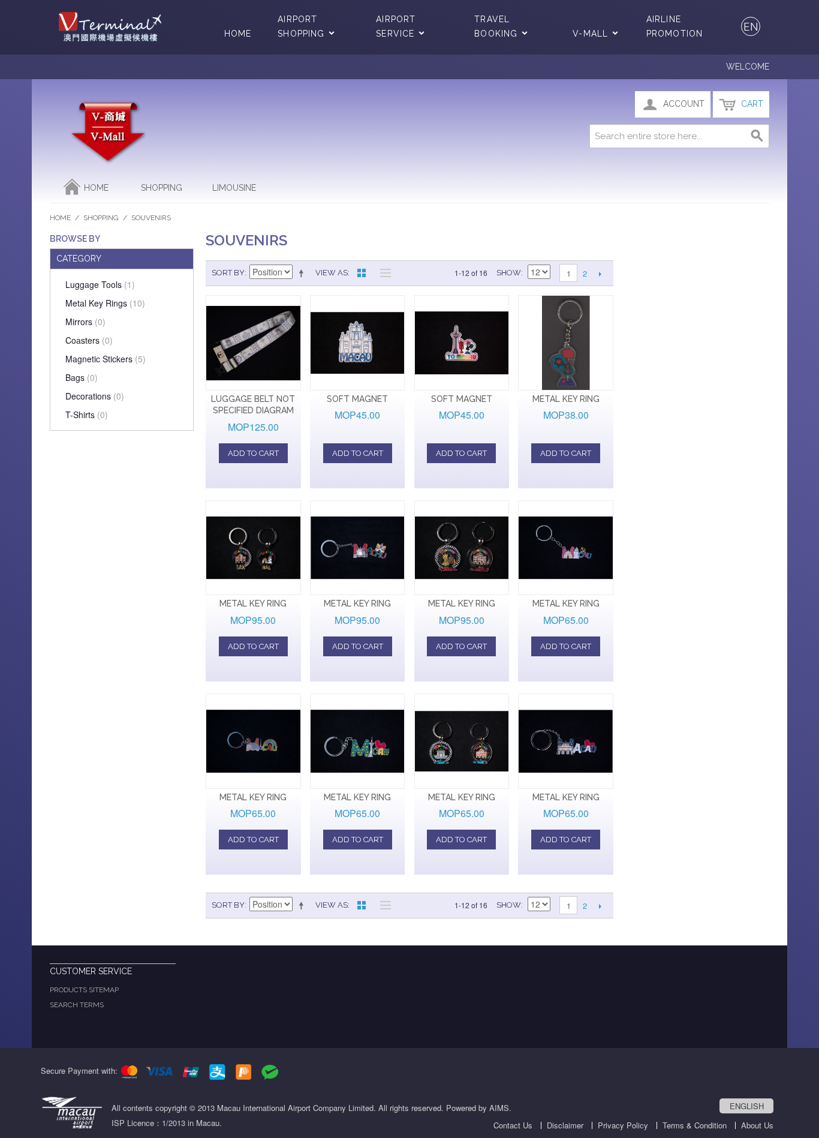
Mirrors (85, 322)
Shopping (161, 188)
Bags (81, 377)
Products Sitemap (84, 990)
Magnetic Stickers (105, 359)
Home (237, 33)
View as (331, 272)
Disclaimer (565, 1125)
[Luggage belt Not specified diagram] (253, 343)
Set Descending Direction (303, 273)
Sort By (228, 272)
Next (599, 274)
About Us (757, 1125)
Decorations (94, 396)
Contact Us (512, 1125)
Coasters (89, 340)
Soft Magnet (357, 399)
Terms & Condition (695, 1125)
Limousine (234, 188)
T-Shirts (86, 415)
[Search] (757, 136)
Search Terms (77, 1005)
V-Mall (590, 33)
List (383, 273)
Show (508, 272)
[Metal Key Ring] (565, 343)
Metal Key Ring (566, 399)
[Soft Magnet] (357, 343)
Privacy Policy (623, 1125)
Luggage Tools (100, 284)
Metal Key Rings (105, 303)
